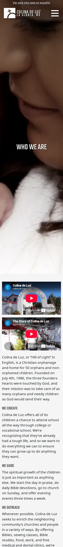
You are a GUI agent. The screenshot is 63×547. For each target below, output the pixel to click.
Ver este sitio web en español (31, 3)
